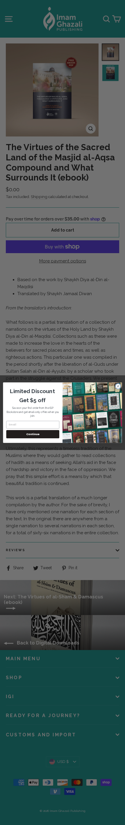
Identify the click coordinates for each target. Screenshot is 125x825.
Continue (33, 434)
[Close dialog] (118, 386)
